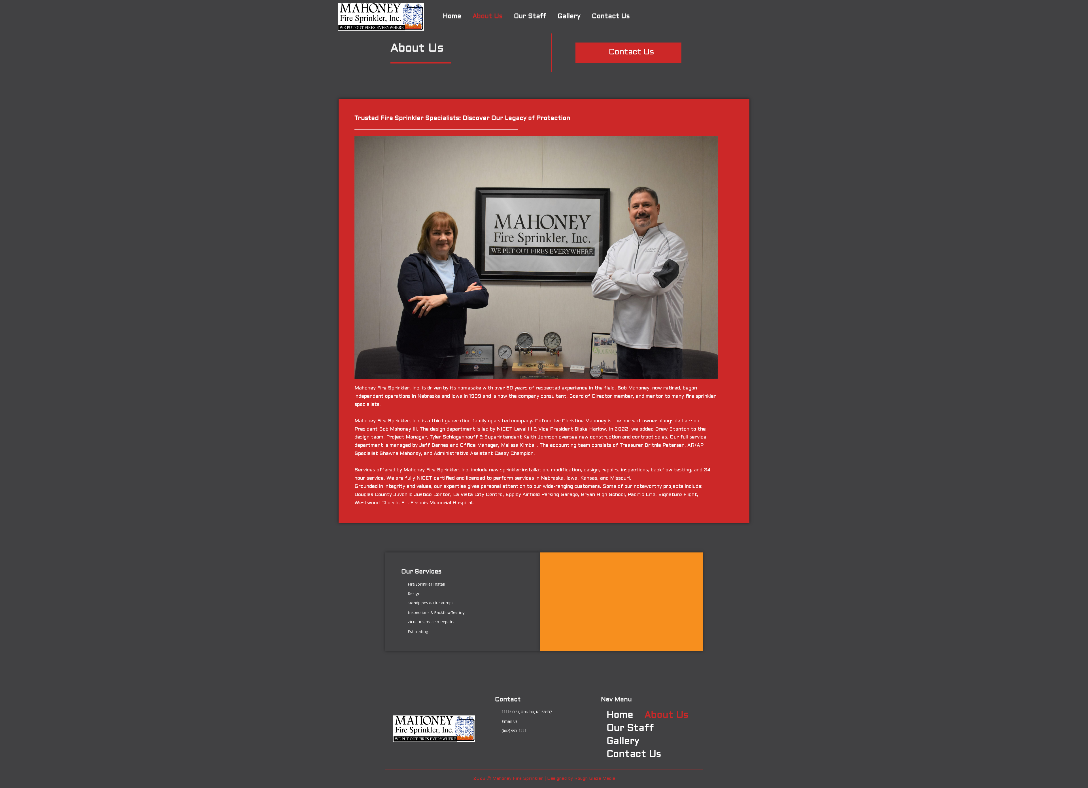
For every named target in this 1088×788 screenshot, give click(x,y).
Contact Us (611, 17)
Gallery (569, 17)
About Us (488, 17)
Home (452, 17)
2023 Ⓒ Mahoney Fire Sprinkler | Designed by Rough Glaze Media (544, 779)
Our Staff (530, 17)
